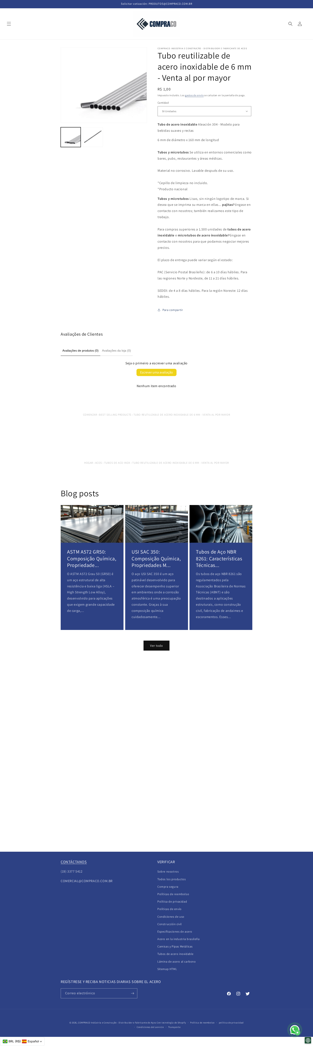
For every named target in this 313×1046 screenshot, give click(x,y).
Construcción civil (169, 924)
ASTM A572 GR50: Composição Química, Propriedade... (91, 558)
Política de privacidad (172, 901)
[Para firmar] (132, 993)
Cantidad (163, 102)
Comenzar (90, 414)
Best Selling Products (115, 414)
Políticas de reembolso (173, 894)
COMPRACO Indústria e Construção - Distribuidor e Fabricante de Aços (117, 1022)
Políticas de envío (169, 909)
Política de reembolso (202, 1022)
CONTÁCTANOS (74, 861)
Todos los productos (171, 879)
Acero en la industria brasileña (178, 939)
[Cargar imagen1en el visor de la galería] (71, 137)
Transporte (174, 1027)
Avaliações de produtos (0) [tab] (80, 350)
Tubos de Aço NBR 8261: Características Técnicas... (219, 558)
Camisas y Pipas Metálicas (175, 946)
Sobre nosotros (168, 871)
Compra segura (167, 887)
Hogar (88, 463)
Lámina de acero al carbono (176, 961)
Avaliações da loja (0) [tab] (116, 350)
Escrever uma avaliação (156, 372)
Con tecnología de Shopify (171, 1022)
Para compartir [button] (172, 310)
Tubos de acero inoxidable (175, 954)
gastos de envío (194, 95)
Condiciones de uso (170, 917)
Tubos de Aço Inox (117, 463)
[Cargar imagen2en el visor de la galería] (93, 137)
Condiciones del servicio (150, 1027)
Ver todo (156, 646)
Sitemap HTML (167, 969)
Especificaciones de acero (174, 931)
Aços (98, 463)
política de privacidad (231, 1022)
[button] (9, 24)
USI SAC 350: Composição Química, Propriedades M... (156, 558)
